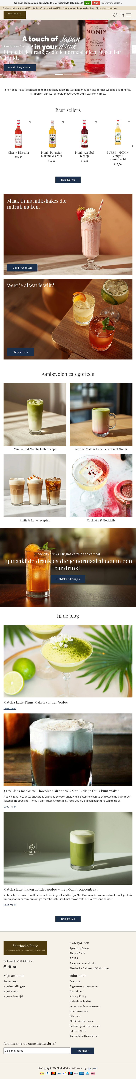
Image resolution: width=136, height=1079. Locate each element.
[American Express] (81, 1073)
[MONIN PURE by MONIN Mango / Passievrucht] (117, 134)
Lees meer (10, 708)
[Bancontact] (64, 1073)
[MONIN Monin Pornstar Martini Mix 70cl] (51, 134)
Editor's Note (78, 1031)
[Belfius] (76, 1073)
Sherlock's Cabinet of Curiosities (89, 968)
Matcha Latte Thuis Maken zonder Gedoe (36, 702)
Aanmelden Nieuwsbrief (84, 1036)
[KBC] (87, 1073)
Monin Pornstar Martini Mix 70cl (51, 154)
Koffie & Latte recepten (35, 520)
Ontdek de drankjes (68, 579)
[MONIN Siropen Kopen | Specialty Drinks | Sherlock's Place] (15, 14)
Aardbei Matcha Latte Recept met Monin (101, 449)
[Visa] (59, 1073)
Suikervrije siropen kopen (85, 1026)
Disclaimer (76, 991)
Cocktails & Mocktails (101, 520)
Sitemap (75, 1016)
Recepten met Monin (82, 963)
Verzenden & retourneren (85, 1006)
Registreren (11, 981)
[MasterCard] (53, 1073)
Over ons (75, 981)
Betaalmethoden (80, 1001)
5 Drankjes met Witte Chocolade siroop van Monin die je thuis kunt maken (62, 790)
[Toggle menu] (128, 14)
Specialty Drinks (79, 948)
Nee (96, 3)
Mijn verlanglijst (13, 996)
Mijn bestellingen (14, 986)
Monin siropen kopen (82, 1021)
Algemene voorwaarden (84, 986)
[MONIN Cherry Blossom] (18, 134)
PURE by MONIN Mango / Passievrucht (118, 156)
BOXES (74, 958)
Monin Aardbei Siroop (84, 154)
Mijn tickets (11, 991)
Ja (87, 3)
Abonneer (83, 1050)
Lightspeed (92, 1068)
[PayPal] (47, 1073)
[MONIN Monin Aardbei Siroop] (84, 134)
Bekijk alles (68, 179)
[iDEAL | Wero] (42, 1073)
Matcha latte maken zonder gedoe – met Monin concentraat (51, 889)
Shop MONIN (14, 67)
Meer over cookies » (111, 3)
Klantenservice (79, 1011)
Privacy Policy (78, 996)
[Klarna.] (93, 1073)
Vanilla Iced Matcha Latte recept (35, 449)
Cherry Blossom (18, 152)
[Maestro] (70, 1073)
